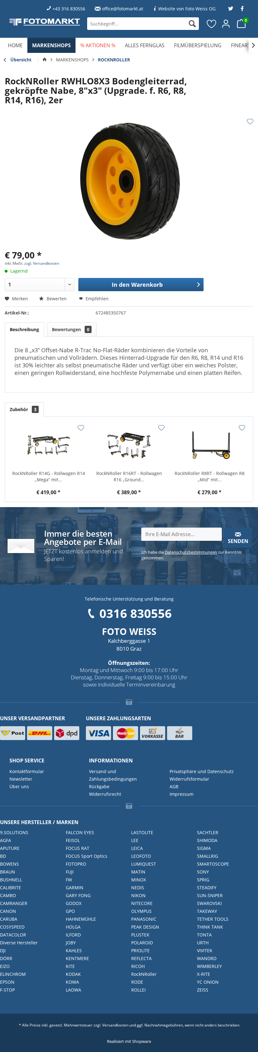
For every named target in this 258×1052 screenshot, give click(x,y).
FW (69, 880)
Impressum (182, 794)
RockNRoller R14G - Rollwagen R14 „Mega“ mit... (48, 476)
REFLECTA (141, 958)
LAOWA (73, 990)
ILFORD (73, 935)
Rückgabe (99, 786)
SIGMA (204, 848)
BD (3, 856)
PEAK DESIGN (145, 927)
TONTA (204, 935)
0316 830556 (135, 613)
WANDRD (206, 958)
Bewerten (56, 299)
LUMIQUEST (143, 864)
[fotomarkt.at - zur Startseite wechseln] (44, 22)
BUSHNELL (11, 880)
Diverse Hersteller (19, 943)
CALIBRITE (10, 888)
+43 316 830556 (69, 9)
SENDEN (238, 541)
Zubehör (23, 409)
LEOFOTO (141, 856)
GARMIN (74, 888)
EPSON (7, 982)
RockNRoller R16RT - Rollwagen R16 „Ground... (129, 476)
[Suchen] (192, 23)
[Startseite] (45, 60)
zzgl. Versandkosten (41, 263)
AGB (174, 786)
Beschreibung (24, 329)
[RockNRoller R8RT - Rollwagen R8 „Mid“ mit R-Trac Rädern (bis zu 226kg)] (209, 445)
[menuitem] (143, 23)
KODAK (73, 974)
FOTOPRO (76, 864)
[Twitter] (230, 9)
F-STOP (7, 990)
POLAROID (142, 943)
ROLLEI (138, 990)
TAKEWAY (207, 911)
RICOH (138, 966)
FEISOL (73, 840)
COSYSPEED (12, 927)
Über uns (19, 786)
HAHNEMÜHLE (81, 919)
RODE (137, 982)
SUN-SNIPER (210, 895)
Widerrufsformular (189, 779)
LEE (134, 840)
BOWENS (9, 864)
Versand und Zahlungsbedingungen (113, 775)
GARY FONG (78, 895)
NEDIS (137, 888)
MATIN (138, 872)
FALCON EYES (80, 832)
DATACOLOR (13, 935)
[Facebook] (242, 9)
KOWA (72, 982)
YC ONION (208, 982)
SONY (203, 872)
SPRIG (203, 880)
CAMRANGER (13, 903)
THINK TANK (210, 927)
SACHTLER (207, 832)
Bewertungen (70, 329)
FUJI (70, 872)
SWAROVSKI (209, 903)
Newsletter (20, 779)
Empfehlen (96, 299)
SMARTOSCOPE (213, 864)
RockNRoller (144, 974)
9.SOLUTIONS (14, 832)
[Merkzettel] (211, 23)
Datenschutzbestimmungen (191, 552)
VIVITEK (204, 950)
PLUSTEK (140, 935)
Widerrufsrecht (105, 794)
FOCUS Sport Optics (86, 856)
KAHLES (74, 950)
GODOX (73, 903)
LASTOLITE (142, 832)
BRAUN (7, 872)
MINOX (138, 880)
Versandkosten (115, 1025)
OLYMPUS (141, 911)
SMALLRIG (207, 856)
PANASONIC (143, 919)
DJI (3, 950)
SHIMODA (207, 840)
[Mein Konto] (226, 23)
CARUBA (8, 919)
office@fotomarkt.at (122, 9)
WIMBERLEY (209, 966)
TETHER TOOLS (212, 919)
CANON (8, 911)
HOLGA (73, 927)
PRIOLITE (140, 950)
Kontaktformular (26, 771)
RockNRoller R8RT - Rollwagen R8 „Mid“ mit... (209, 476)
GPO (70, 911)
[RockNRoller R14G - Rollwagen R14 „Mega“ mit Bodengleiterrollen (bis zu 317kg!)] (48, 445)
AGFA (5, 840)
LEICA (137, 848)
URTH (203, 943)
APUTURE (10, 848)
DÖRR (6, 958)
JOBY (71, 943)
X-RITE (203, 974)
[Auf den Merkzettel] (250, 121)
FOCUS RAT (77, 848)
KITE (70, 966)
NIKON (138, 895)
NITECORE (142, 903)
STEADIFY (206, 888)
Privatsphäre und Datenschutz (202, 771)
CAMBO (8, 895)
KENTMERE (77, 958)
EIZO (5, 966)
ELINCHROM (13, 974)
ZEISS (202, 990)
